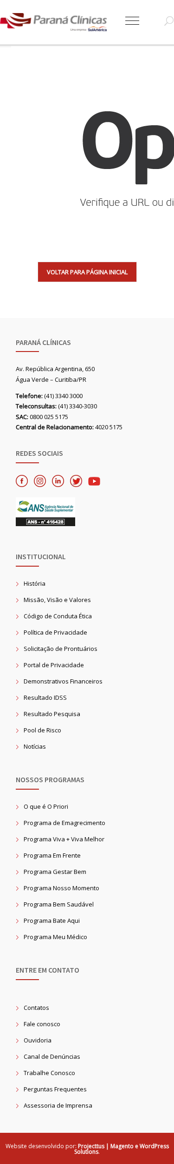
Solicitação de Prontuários (60, 648)
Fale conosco (42, 1024)
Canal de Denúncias (52, 1056)
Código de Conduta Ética (58, 616)
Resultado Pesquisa (52, 714)
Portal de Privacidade (54, 665)
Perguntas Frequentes (55, 1089)
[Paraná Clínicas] (62, 22)
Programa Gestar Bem (55, 871)
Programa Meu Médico (55, 937)
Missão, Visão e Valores (57, 600)
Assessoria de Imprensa (58, 1105)
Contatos (36, 1007)
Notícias (35, 746)
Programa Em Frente (52, 855)
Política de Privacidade (55, 632)
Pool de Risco (42, 730)
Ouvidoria (38, 1040)
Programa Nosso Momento (61, 888)
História (34, 583)
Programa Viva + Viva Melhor (64, 839)
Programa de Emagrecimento (64, 823)
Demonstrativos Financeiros (63, 681)
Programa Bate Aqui (52, 920)
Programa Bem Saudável (59, 904)
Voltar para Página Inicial (87, 272)
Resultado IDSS (45, 697)
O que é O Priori (46, 806)
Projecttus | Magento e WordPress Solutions (121, 1149)
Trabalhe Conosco (49, 1073)
